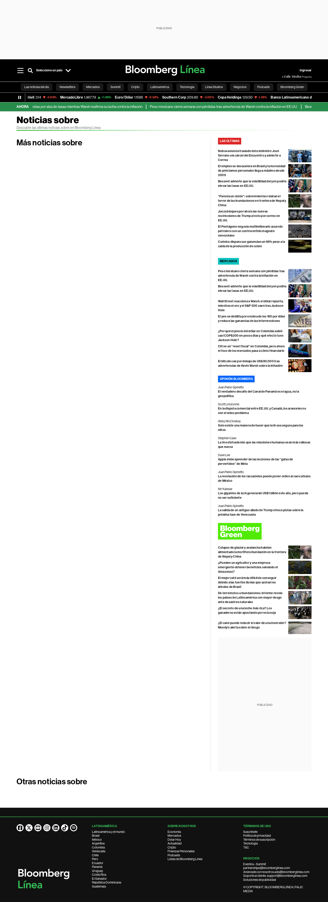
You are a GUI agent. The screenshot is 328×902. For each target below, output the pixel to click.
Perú (95, 859)
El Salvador (99, 878)
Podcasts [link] (263, 87)
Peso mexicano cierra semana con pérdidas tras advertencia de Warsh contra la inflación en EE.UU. (211, 107)
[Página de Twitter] (29, 827)
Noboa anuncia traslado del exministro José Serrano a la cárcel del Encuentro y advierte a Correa (249, 155)
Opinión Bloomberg (236, 379)
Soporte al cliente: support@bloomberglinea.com (275, 875)
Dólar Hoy (174, 839)
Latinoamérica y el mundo (108, 832)
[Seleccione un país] (68, 70)
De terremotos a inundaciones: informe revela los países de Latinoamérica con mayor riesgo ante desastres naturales (250, 597)
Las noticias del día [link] (36, 87)
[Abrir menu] (21, 70)
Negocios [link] (240, 87)
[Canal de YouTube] (38, 827)
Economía (174, 832)
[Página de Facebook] (20, 827)
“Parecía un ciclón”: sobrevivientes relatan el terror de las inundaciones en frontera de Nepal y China (252, 200)
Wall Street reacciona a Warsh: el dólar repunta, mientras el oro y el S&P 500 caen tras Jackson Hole (251, 305)
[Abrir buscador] (30, 70)
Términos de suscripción (259, 839)
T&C (246, 847)
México (97, 839)
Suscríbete (250, 832)
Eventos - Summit (254, 864)
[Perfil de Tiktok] (64, 827)
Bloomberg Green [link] (292, 87)
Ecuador (97, 863)
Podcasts (174, 855)
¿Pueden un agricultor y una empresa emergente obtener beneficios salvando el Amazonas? (248, 567)
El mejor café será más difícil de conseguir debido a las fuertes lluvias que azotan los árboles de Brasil (247, 582)
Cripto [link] (135, 87)
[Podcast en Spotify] (73, 827)
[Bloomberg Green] (265, 531)
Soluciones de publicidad (259, 879)
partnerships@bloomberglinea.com (266, 868)
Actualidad (175, 843)
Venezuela (98, 851)
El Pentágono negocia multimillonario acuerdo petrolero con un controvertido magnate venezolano (250, 231)
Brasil (96, 835)
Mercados (174, 835)
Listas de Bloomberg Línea (185, 859)
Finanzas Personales (181, 851)
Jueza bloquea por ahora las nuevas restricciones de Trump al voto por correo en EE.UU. (249, 216)
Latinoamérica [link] (159, 87)
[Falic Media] (285, 76)
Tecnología (250, 843)
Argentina (98, 843)
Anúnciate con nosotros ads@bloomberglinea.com (276, 872)
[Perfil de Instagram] (46, 827)
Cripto (172, 847)
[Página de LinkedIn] (55, 827)
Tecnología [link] (187, 87)
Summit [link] (115, 87)
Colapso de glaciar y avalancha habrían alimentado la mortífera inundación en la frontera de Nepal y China (252, 552)
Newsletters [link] (67, 87)
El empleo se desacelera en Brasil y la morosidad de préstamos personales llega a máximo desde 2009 (252, 170)
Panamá (97, 867)
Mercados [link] (93, 87)
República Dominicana (106, 882)
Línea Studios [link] (214, 87)
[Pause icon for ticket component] (19, 97)
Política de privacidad (257, 835)
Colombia (98, 847)
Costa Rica (99, 874)
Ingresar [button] (306, 70)
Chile (95, 855)
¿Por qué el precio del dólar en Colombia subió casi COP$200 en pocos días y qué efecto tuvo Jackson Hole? (251, 335)
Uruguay (97, 871)
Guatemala (99, 886)
